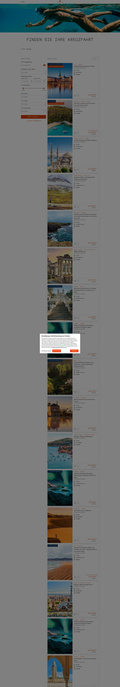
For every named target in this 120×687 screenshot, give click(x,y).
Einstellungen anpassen (46, 350)
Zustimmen (74, 350)
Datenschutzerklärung (56, 347)
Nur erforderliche (56, 350)
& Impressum (64, 347)
